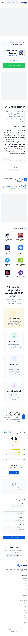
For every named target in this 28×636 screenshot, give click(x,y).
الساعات (25, 622)
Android (12, 42)
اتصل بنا (25, 595)
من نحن (25, 592)
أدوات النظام (5, 42)
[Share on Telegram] (7, 555)
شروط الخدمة (23, 600)
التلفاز (25, 620)
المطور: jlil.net (14, 631)
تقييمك (23, 503)
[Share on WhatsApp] (10, 555)
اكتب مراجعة (14, 473)
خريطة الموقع (23, 602)
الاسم (23, 510)
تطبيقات (25, 578)
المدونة (25, 583)
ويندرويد (25, 615)
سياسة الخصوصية (23, 597)
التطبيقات (18, 42)
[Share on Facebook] (17, 555)
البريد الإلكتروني (21, 517)
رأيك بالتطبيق (22, 524)
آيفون (25, 617)
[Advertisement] (14, 22)
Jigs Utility (12, 55)
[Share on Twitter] (14, 555)
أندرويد (25, 612)
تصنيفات (25, 585)
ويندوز (25, 610)
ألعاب (25, 580)
